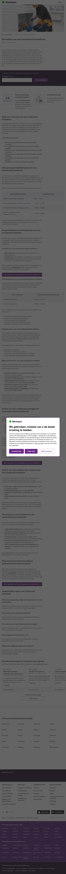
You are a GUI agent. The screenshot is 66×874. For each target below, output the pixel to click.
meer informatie (38, 443)
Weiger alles (31, 451)
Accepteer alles (16, 451)
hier (55, 441)
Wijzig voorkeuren (46, 451)
